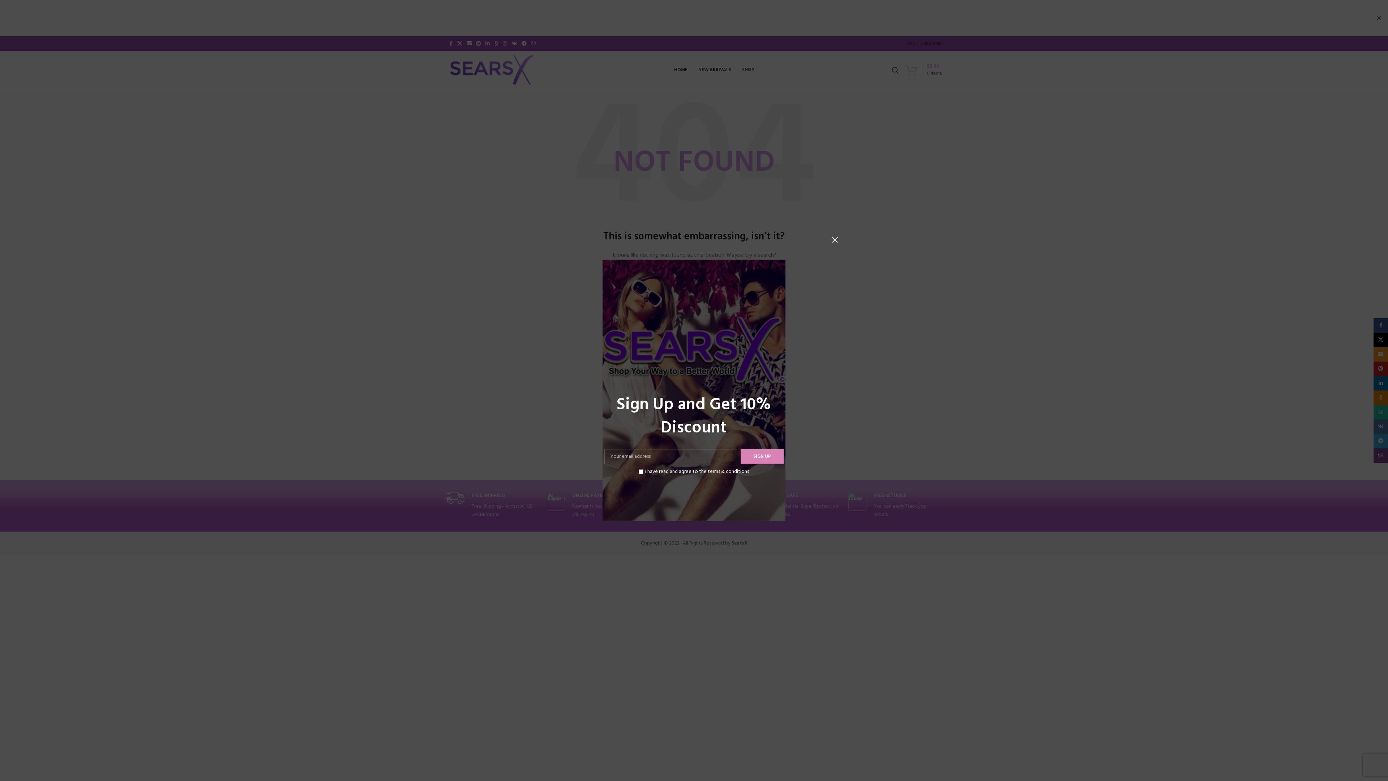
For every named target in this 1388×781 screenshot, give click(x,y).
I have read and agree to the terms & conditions (697, 472)
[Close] (835, 240)
